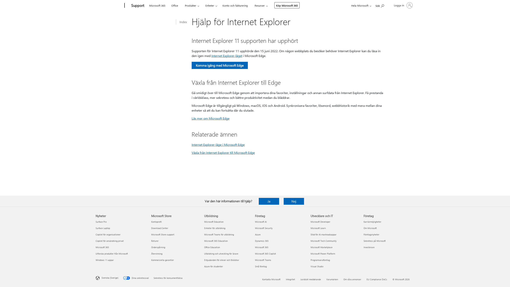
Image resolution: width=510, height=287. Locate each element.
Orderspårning (158, 247)
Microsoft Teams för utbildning (219, 234)
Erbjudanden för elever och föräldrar (221, 259)
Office (174, 5)
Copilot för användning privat (110, 240)
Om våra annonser (352, 279)
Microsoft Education (214, 221)
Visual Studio (317, 266)
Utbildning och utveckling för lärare (221, 253)
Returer (155, 240)
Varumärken (332, 279)
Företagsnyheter (371, 234)
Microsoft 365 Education (216, 240)
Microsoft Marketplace (321, 247)
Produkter (190, 5)
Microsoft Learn (318, 228)
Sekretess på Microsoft (375, 240)
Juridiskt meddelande (310, 279)
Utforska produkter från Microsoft (112, 253)
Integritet (290, 279)
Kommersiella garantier (162, 259)
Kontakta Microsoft (271, 279)
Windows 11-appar (105, 259)
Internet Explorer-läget (226, 56)
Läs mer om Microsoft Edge (211, 118)
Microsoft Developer (320, 221)
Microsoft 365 (157, 5)
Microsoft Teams (263, 259)
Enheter (209, 5)
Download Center (159, 228)
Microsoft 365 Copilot (265, 253)
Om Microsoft (370, 228)
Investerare (369, 247)
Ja (269, 201)
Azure (258, 234)
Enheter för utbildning (214, 228)
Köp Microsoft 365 (287, 5)
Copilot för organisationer (108, 234)
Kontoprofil (156, 221)
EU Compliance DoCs (377, 279)
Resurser (260, 5)
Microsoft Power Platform (323, 253)
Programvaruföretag (320, 259)
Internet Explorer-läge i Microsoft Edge (218, 145)
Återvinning (156, 253)
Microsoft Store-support (162, 234)
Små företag (261, 266)
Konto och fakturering (235, 5)
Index (183, 22)
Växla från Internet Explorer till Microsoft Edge (223, 152)
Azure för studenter (213, 266)
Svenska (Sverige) (110, 277)
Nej (293, 201)
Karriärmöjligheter (372, 221)
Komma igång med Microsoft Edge (220, 65)
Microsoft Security (264, 228)
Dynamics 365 (262, 240)
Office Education (212, 247)
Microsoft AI (261, 221)
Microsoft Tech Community (323, 240)
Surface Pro (101, 221)
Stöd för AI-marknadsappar (323, 234)
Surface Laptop (103, 228)
